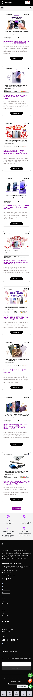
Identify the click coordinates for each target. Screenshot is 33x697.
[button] (2, 8)
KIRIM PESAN (15, 668)
